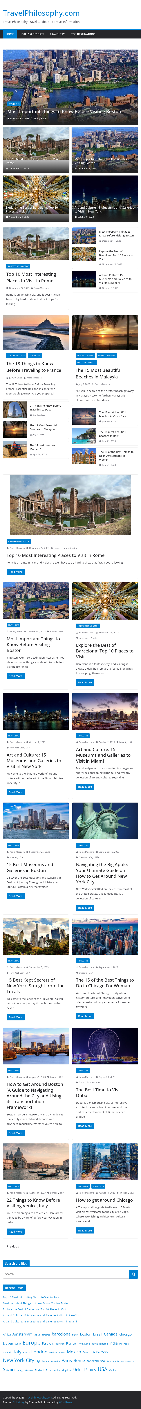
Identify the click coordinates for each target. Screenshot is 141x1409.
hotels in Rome (99, 1345)
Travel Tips (57, 34)
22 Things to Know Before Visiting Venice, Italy (33, 1205)
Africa (7, 1336)
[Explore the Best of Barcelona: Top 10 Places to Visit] (70, 52)
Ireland (7, 1354)
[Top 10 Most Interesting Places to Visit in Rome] (36, 145)
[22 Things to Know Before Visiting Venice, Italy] (36, 1163)
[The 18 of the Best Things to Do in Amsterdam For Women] (84, 460)
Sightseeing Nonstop (19, 106)
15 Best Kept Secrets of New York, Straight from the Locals (36, 987)
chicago (83, 974)
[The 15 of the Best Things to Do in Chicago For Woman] (105, 938)
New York (101, 1354)
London (39, 1354)
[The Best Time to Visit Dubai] (105, 1048)
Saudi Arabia (93, 1084)
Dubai (82, 1084)
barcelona (84, 640)
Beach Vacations (85, 357)
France (71, 1345)
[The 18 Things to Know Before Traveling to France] (36, 334)
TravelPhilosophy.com (41, 13)
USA (61, 633)
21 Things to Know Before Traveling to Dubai (45, 409)
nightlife (40, 1363)
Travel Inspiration (86, 364)
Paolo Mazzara (42, 120)
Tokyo (49, 1372)
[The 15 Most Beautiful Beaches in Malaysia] (15, 432)
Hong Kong (83, 1345)
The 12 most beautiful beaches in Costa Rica (112, 416)
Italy (61, 1194)
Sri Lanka (28, 1372)
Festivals (48, 1345)
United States (84, 1371)
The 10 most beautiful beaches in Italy (112, 436)
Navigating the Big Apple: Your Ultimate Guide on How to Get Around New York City (102, 875)
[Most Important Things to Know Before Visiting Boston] (105, 152)
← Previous (11, 1248)
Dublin (18, 1346)
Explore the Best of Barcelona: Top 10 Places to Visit (61, 113)
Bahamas (45, 1337)
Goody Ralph (16, 633)
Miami (122, 744)
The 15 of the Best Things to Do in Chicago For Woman (105, 985)
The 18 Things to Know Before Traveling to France (33, 368)
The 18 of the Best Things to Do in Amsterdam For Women (116, 457)
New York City (17, 749)
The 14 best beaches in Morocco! (44, 449)
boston (53, 633)
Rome (57, 550)
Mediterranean (57, 1354)
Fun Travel (82, 1188)
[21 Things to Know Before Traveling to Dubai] (15, 412)
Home (10, 34)
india (113, 1345)
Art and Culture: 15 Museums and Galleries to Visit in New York (104, 211)
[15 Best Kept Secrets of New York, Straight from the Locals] (36, 938)
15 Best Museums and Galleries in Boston (30, 869)
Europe (53, 1194)
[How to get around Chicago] (105, 1163)
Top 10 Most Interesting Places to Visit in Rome (34, 163)
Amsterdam (22, 1336)
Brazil (97, 1336)
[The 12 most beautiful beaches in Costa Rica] (84, 419)
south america (127, 1363)
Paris (67, 1362)
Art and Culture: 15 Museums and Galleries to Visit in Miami (103, 757)
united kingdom (63, 1372)
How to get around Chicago (104, 1202)
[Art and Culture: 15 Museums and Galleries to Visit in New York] (105, 201)
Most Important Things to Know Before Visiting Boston (102, 163)
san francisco (96, 1363)
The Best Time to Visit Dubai (98, 1094)
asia (37, 1336)
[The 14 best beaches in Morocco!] (15, 452)
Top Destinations (83, 34)
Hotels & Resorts (32, 34)
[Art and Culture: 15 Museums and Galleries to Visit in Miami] (105, 713)
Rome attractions (70, 550)
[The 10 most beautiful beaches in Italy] (84, 439)
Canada (111, 1336)
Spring (19, 1372)
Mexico (74, 1354)
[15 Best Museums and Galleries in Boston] (36, 823)
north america (53, 1363)
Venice (112, 1372)
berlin (75, 1336)
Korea (26, 1354)
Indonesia (124, 1346)
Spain (94, 640)
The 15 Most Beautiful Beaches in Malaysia (43, 429)
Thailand (39, 1372)
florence (59, 1345)
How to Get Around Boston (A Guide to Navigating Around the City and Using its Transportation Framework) (35, 1097)
